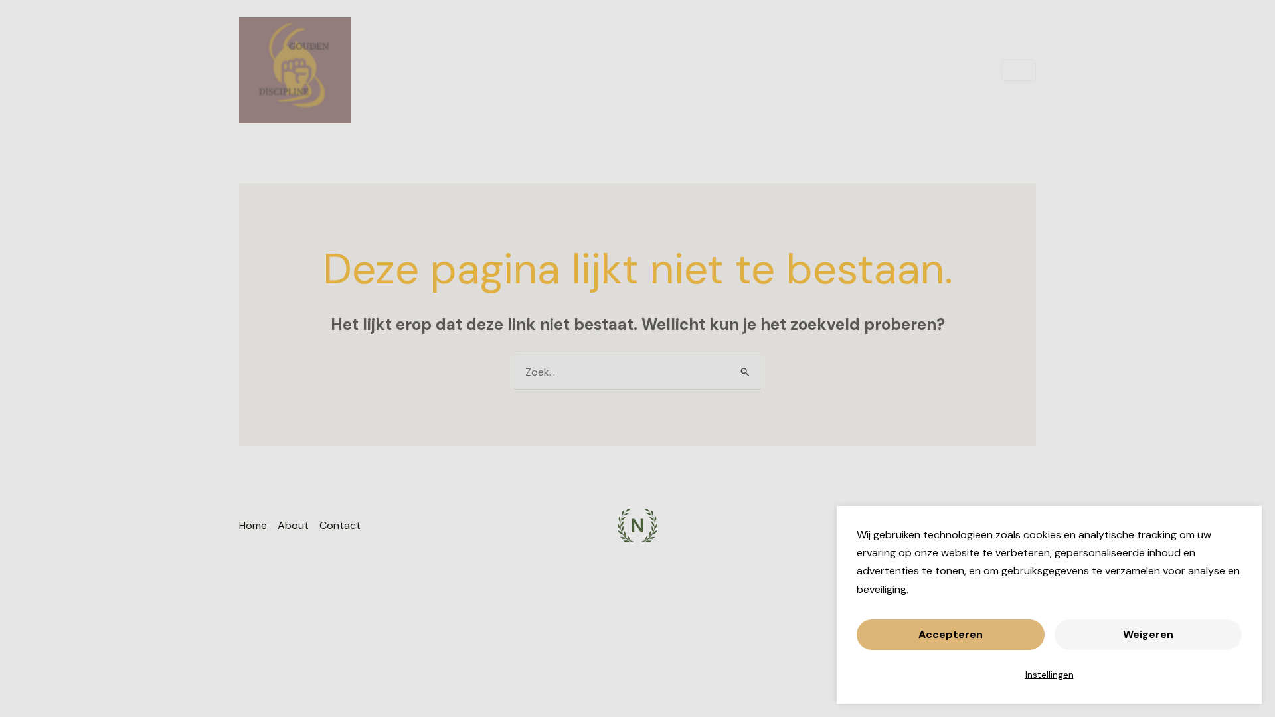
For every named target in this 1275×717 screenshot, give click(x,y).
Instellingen (1049, 674)
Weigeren (1148, 634)
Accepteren (950, 634)
